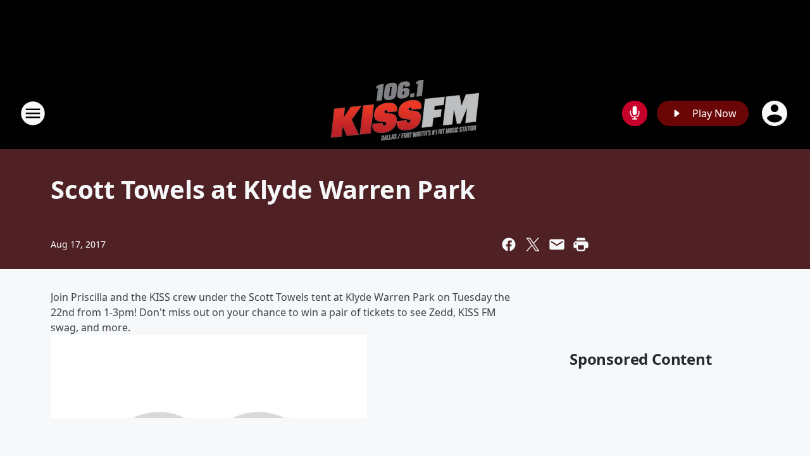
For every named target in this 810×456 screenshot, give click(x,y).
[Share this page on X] (533, 244)
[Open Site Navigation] (33, 113)
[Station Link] (405, 113)
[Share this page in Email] (557, 244)
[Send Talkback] (634, 113)
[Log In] (776, 113)
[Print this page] (581, 244)
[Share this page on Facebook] (509, 244)
